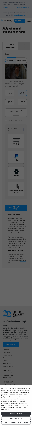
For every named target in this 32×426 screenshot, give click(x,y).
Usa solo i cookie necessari (16, 423)
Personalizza (16, 418)
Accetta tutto (16, 414)
